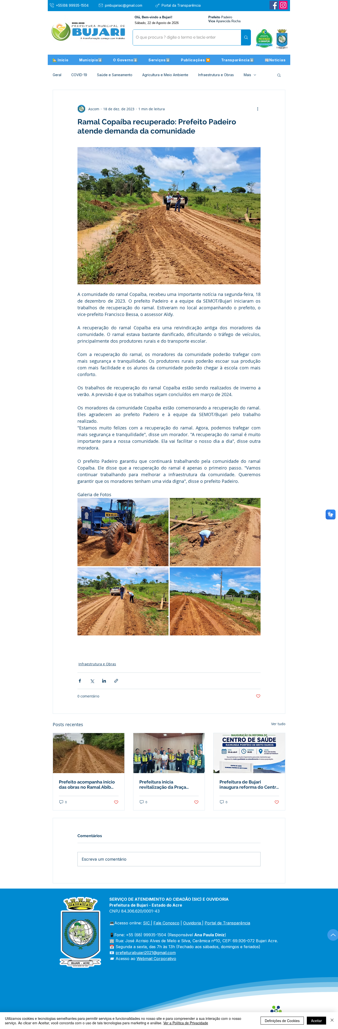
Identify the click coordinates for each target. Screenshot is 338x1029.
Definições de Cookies (282, 1020)
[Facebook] (273, 5)
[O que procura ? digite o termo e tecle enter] (246, 37)
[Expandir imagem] (123, 532)
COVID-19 (79, 75)
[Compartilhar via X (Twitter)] (92, 680)
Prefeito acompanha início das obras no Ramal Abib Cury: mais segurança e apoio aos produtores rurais (88, 784)
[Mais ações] (258, 109)
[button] (91, 60)
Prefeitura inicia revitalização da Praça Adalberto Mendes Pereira (167, 784)
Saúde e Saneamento (114, 75)
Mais (247, 75)
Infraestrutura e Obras (216, 75)
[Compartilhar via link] (116, 680)
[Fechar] (332, 1020)
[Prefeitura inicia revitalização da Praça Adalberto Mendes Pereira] (169, 753)
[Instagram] (283, 5)
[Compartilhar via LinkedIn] (104, 680)
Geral (57, 75)
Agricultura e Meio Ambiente (165, 75)
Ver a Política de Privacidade (185, 1022)
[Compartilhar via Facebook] (79, 680)
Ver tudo (278, 723)
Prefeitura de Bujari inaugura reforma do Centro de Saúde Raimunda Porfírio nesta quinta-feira (249, 784)
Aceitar (316, 1020)
